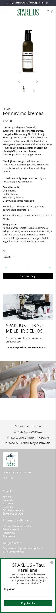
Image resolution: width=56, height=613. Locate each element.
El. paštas (9, 589)
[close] (51, 562)
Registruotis (28, 603)
